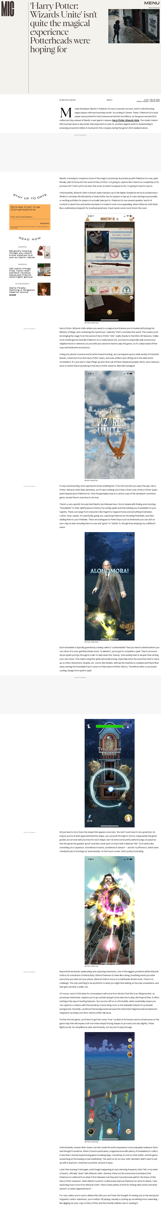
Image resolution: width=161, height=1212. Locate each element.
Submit (44, 223)
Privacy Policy (14, 228)
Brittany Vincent (69, 100)
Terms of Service (42, 226)
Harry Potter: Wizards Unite (125, 120)
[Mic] (7, 8)
